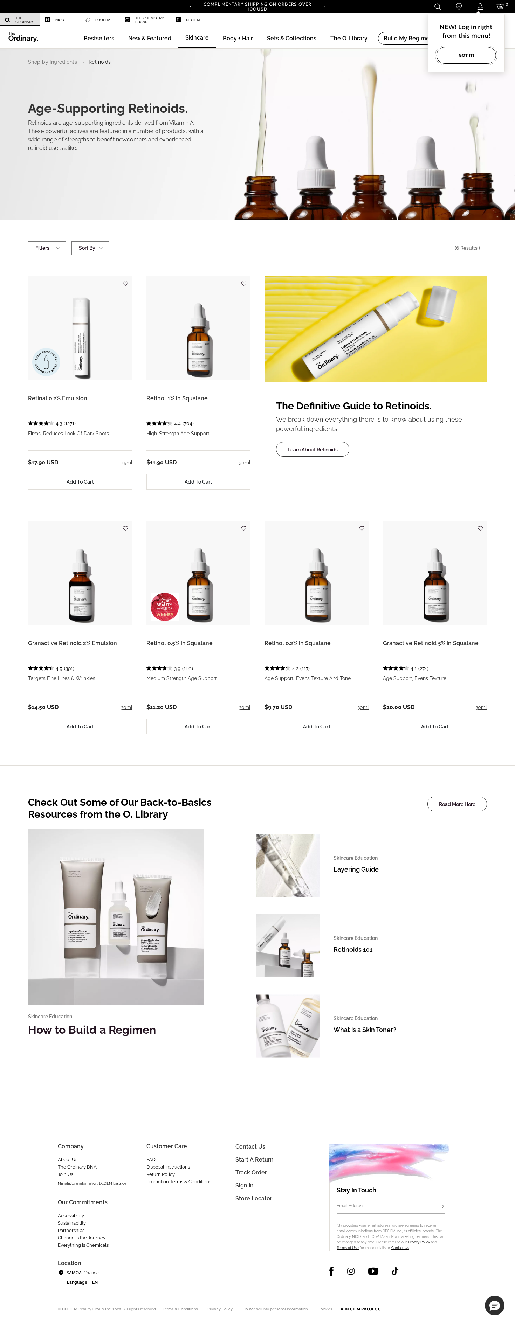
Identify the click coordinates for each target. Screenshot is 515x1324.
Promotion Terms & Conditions (178, 1181)
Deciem (193, 20)
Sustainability (72, 1223)
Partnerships (71, 1230)
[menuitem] (20, 19)
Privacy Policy (419, 1242)
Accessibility (71, 1215)
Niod (59, 20)
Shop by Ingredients (52, 62)
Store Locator (253, 1198)
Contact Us (400, 1248)
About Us (67, 1159)
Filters (42, 248)
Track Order (251, 1172)
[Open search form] (437, 6)
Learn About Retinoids (313, 449)
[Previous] (190, 5)
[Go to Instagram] (351, 1271)
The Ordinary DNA (77, 1167)
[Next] (324, 5)
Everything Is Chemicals (83, 1245)
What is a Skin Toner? (365, 1029)
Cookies (325, 1309)
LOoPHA (102, 20)
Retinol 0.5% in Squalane (179, 643)
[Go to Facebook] (331, 1271)
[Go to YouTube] (373, 1271)
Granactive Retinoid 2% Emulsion (72, 643)
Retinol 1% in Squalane (177, 398)
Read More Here (457, 804)
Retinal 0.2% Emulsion (57, 398)
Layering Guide (356, 869)
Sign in (244, 1185)
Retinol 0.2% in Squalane (298, 643)
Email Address (350, 1205)
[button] (149, 38)
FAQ (151, 1159)
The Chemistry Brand (149, 20)
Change (91, 1272)
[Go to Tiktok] (395, 1271)
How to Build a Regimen (92, 1029)
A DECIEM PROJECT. (360, 1308)
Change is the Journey (81, 1237)
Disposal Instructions (168, 1167)
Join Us (65, 1174)
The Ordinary (24, 20)
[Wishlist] (125, 280)
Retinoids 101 (353, 949)
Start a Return (254, 1159)
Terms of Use (348, 1248)
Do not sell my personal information (275, 1309)
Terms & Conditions (180, 1309)
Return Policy (160, 1174)
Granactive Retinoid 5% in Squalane (431, 643)
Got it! (466, 55)
